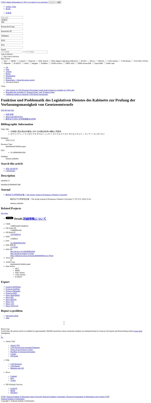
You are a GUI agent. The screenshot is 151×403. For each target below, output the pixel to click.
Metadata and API (17, 368)
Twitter (13, 380)
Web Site (10, 110)
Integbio (34, 63)
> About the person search (25, 80)
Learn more (138, 331)
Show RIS (9, 297)
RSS (12, 378)
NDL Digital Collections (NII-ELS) (64, 61)
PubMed (44, 63)
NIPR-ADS (70, 63)
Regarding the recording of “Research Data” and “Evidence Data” (30, 92)
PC (2, 337)
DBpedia (7, 63)
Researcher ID (6, 31)
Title (2, 22)
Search (4, 20)
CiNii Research (16, 364)
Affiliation (5, 36)
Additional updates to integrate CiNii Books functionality (27, 94)
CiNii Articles (112, 61)
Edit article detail (12, 316)
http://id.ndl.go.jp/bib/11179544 (22, 254)
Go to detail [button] (31, 2)
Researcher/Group (8, 27)
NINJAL (101, 61)
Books (8, 9)
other (7, 318)
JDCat (92, 61)
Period (3, 50)
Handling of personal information (22, 352)
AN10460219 (15, 234)
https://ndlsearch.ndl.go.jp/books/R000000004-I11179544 (31, 256)
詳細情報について (34, 218)
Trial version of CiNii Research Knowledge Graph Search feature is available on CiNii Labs (40, 90)
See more (4, 213)
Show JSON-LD (12, 306)
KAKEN (17, 63)
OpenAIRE (98, 63)
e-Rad (26, 63)
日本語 (8, 13)
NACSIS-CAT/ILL (141, 61)
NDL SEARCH (12, 169)
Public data (110, 63)
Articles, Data (11, 7)
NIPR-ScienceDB (84, 63)
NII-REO (13, 393)
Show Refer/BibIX (13, 295)
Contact (13, 354)
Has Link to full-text (11, 57)
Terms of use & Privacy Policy (21, 350)
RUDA (84, 61)
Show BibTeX (11, 300)
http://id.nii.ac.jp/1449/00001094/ (22, 251)
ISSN (3, 40)
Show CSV (10, 304)
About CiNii (15, 345)
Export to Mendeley (13, 291)
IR (6, 110)
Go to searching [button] (42, 2)
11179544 (14, 247)
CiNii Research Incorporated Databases (25, 348)
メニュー (52, 2)
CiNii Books (126, 61)
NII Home (14, 356)
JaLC (5, 61)
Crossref (22, 61)
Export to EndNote (13, 289)
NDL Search (43, 61)
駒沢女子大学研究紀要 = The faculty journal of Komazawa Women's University (36, 195)
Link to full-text (7, 54)
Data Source (5, 59)
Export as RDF (11, 293)
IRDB (13, 61)
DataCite (32, 61)
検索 (59, 2)
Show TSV (10, 302)
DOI (2, 45)
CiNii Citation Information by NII (13, 2)
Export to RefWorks (13, 287)
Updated (13, 376)
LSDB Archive (56, 63)
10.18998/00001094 (17, 243)
